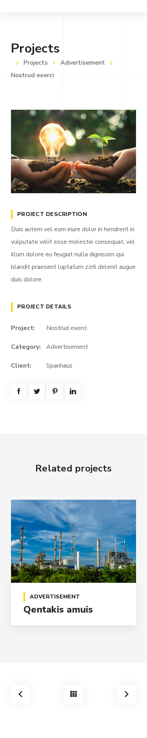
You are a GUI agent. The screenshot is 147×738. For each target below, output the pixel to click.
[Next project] (126, 694)
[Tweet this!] (37, 391)
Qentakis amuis (58, 609)
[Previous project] (20, 694)
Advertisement (82, 62)
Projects (36, 62)
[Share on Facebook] (19, 391)
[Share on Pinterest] (55, 391)
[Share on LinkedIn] (73, 391)
